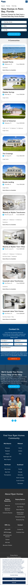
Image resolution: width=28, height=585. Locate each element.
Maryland (7, 450)
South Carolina (20, 480)
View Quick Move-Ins (14, 34)
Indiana (20, 450)
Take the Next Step (14, 386)
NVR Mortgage (7, 532)
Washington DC (7, 456)
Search (3, 5)
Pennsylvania (7, 474)
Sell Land (7, 542)
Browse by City (20, 519)
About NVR (7, 529)
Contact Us (20, 529)
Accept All (14, 582)
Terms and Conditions (23, 355)
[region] (14, 571)
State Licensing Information (14, 557)
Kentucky (20, 474)
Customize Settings (14, 575)
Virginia (7, 453)
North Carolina (20, 477)
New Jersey (7, 469)
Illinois (20, 448)
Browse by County (20, 516)
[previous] (13, 421)
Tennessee (20, 483)
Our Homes (20, 506)
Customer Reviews (7, 512)
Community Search (20, 503)
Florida (8, 5)
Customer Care (20, 532)
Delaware (7, 448)
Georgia (20, 472)
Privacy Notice (14, 355)
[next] (15, 421)
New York (7, 472)
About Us (7, 505)
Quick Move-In (20, 509)
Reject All (14, 578)
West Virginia (7, 459)
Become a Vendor (7, 545)
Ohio (20, 453)
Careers (8, 539)
